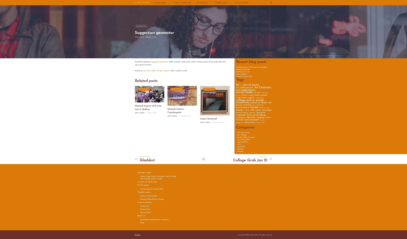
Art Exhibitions (262, 88)
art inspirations (245, 90)
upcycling (262, 120)
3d (241, 85)
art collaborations (244, 88)
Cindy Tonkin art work (245, 137)
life (252, 110)
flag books (260, 105)
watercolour (249, 123)
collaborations (259, 97)
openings (252, 112)
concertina (242, 103)
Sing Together (241, 74)
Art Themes (242, 135)
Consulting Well (243, 140)
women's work (260, 122)
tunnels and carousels (247, 120)
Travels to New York (244, 76)
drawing (239, 105)
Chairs (244, 95)
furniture (262, 107)
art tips (257, 93)
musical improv (242, 112)
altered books (251, 85)
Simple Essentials (243, 69)
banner (238, 95)
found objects (242, 108)
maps (258, 110)
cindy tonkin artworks (258, 95)
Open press (260, 112)
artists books (244, 93)
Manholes (241, 147)
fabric (254, 105)
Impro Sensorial (208, 119)
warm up (239, 122)
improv (247, 110)
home (267, 107)
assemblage (264, 92)
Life (239, 144)
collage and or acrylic (250, 100)
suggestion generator (159, 62)
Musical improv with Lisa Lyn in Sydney (252, 67)
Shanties (240, 149)
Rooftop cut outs (243, 72)
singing (260, 118)
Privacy (137, 235)
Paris (249, 115)
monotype (267, 110)
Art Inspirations (243, 133)
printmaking (259, 115)
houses (239, 110)
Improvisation (141, 26)
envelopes (247, 105)
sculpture (240, 117)
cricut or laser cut (260, 103)
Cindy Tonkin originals (245, 98)
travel (268, 117)
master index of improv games (157, 71)
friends (254, 108)
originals (241, 115)
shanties (250, 118)
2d (237, 85)
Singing (240, 151)
